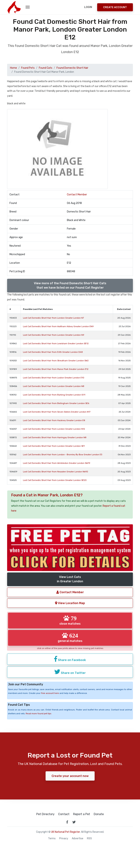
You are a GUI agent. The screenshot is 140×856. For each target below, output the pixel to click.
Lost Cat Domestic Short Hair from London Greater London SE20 (55, 480)
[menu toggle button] (27, 7)
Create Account (115, 7)
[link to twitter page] (74, 822)
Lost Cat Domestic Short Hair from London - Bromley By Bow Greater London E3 (62, 454)
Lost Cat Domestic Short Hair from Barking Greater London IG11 (54, 395)
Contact (63, 814)
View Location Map (71, 603)
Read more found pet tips (38, 713)
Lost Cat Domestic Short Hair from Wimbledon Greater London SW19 (56, 463)
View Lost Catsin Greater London (70, 579)
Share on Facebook (71, 660)
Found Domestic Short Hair (72, 67)
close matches (70, 620)
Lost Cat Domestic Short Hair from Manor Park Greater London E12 (55, 369)
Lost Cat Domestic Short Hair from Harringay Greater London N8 (54, 437)
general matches (70, 637)
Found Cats (45, 67)
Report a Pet (81, 814)
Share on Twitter (73, 673)
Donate (99, 814)
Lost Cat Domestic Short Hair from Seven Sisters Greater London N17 (56, 412)
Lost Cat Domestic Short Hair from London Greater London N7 (53, 318)
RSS (89, 838)
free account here (50, 693)
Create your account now (70, 776)
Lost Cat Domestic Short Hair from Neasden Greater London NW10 (55, 472)
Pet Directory (45, 814)
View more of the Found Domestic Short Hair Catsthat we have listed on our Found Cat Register (70, 285)
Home (13, 67)
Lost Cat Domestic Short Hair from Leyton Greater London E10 (53, 378)
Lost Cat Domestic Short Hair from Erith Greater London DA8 (53, 352)
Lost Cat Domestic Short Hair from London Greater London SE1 (54, 446)
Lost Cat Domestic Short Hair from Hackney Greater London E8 (54, 420)
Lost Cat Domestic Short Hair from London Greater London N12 (54, 429)
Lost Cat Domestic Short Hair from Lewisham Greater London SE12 (56, 343)
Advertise (77, 838)
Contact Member (77, 194)
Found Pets (28, 67)
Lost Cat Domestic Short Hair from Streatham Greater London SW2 (56, 360)
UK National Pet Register (65, 831)
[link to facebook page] (67, 822)
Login (88, 7)
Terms (52, 838)
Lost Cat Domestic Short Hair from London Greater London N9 (53, 335)
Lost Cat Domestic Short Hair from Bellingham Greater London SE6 (56, 403)
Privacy (63, 838)
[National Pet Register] (14, 7)
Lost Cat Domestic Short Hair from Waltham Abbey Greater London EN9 (58, 326)
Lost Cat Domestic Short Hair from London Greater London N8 (53, 386)
